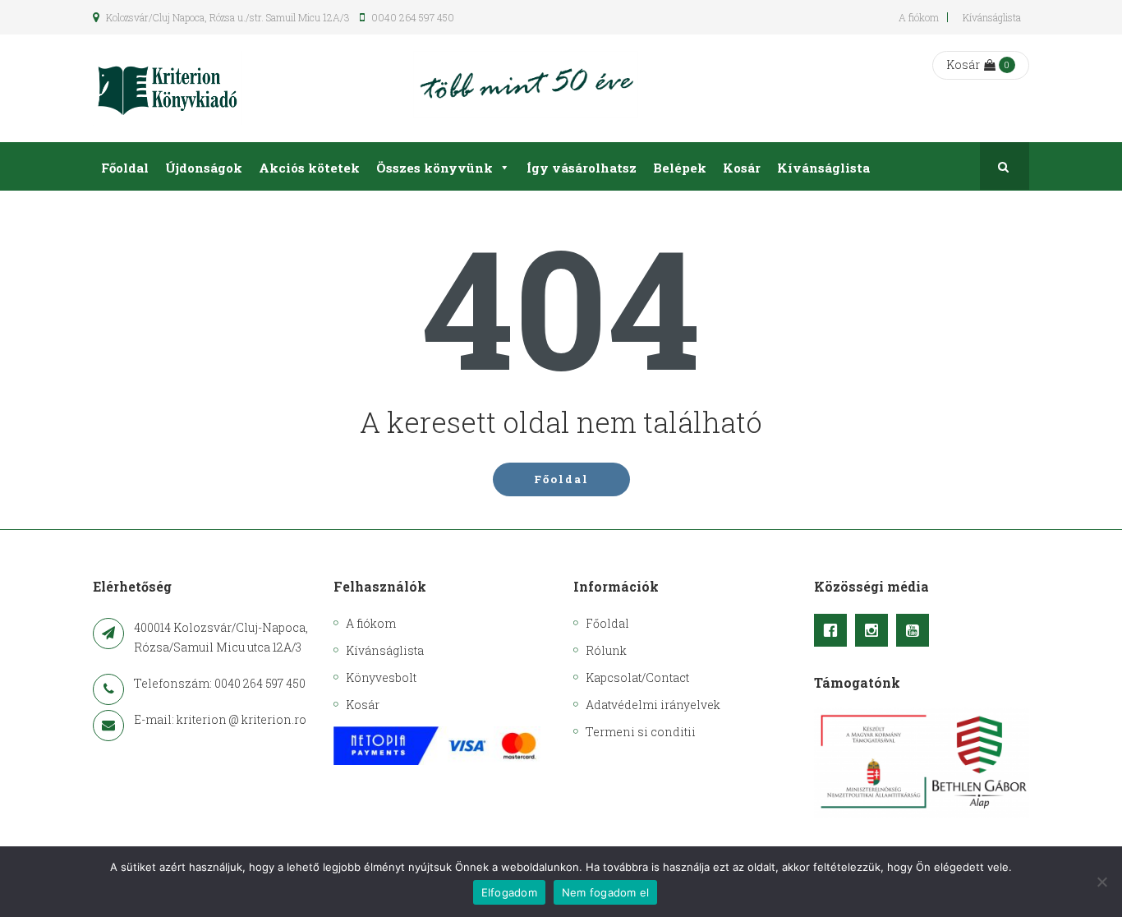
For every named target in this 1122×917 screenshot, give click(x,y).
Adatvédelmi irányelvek (653, 704)
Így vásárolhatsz (582, 167)
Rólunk (606, 650)
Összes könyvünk (434, 167)
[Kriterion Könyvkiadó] (167, 88)
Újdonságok (203, 167)
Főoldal (125, 167)
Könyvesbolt (381, 677)
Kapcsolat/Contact (637, 677)
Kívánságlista (992, 17)
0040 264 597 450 (411, 17)
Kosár (963, 64)
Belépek (679, 167)
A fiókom (919, 17)
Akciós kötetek (309, 167)
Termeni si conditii (641, 732)
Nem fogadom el (606, 892)
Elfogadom (509, 892)
